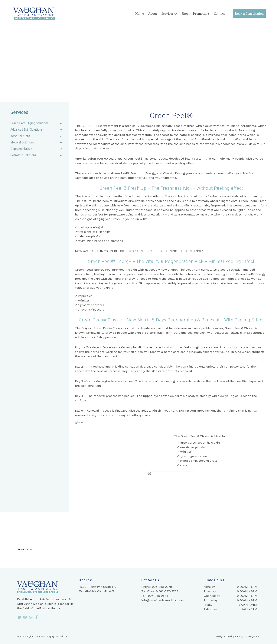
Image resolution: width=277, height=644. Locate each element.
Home (139, 13)
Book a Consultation (249, 13)
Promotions (201, 13)
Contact (219, 13)
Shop (185, 13)
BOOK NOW (24, 549)
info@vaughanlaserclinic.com (162, 600)
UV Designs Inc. (252, 636)
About (152, 13)
